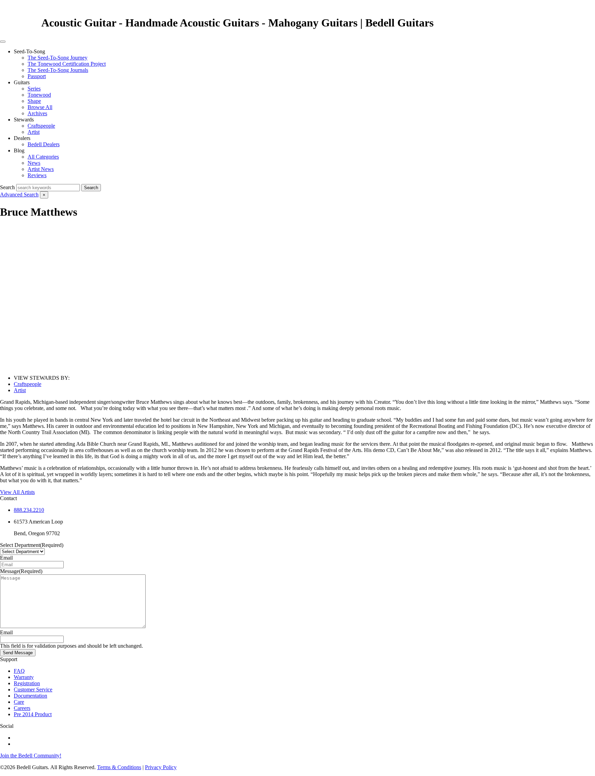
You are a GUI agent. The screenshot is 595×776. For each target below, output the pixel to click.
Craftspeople (41, 126)
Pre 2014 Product (33, 714)
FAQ (19, 671)
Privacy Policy (161, 767)
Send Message (18, 652)
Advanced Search (19, 194)
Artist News (41, 169)
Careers (22, 708)
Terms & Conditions (119, 767)
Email (6, 558)
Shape (34, 101)
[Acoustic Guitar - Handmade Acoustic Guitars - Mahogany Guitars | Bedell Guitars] (20, 23)
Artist (34, 132)
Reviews (37, 175)
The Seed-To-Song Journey (57, 58)
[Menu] (3, 42)
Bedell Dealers (44, 144)
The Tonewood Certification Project (67, 64)
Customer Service (33, 689)
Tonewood (39, 95)
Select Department (31, 545)
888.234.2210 (29, 510)
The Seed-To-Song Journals (58, 70)
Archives (37, 113)
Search (7, 187)
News (34, 163)
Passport (37, 76)
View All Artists (17, 492)
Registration (27, 683)
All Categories (43, 157)
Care (19, 702)
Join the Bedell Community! (30, 755)
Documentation (30, 696)
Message (21, 571)
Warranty (24, 677)
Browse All (40, 107)
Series (34, 88)
